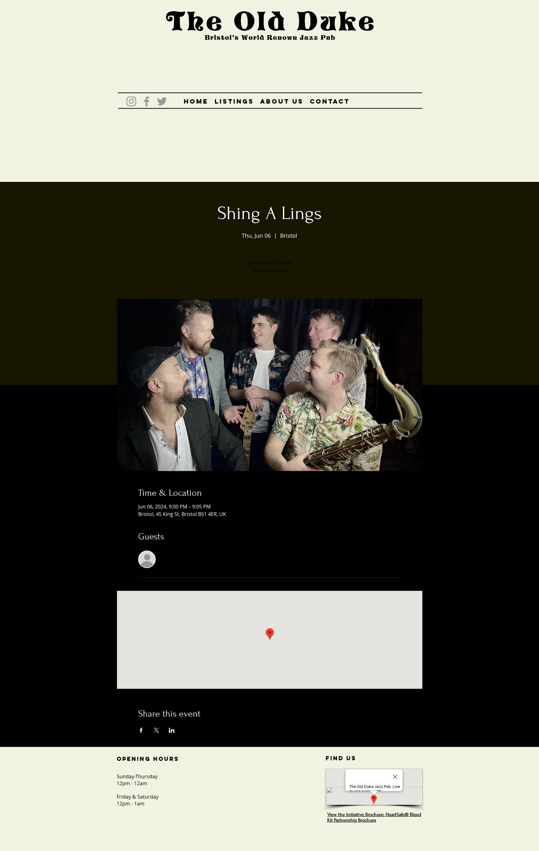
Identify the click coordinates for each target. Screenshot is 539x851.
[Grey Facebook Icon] (146, 101)
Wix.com (201, 827)
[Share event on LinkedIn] (172, 730)
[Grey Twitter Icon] (161, 101)
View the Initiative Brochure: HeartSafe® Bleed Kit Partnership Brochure (374, 817)
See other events (269, 270)
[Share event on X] (156, 730)
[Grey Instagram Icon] (131, 101)
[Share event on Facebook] (141, 730)
